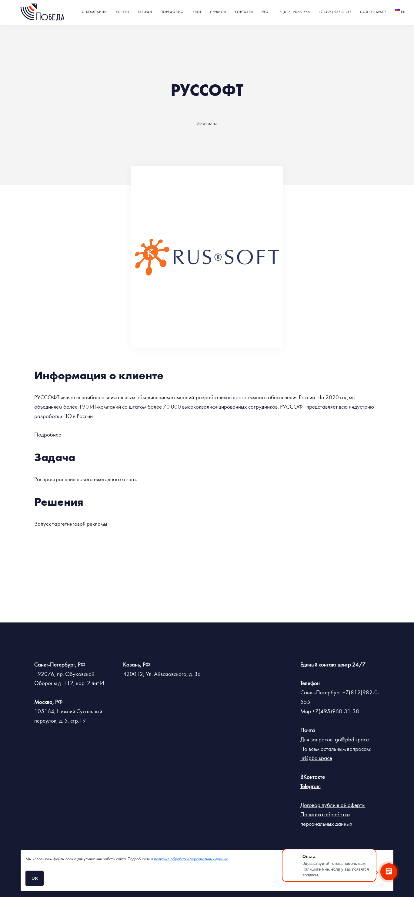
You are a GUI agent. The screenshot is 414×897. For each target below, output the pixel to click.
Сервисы (218, 12)
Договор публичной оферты (333, 805)
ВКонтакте (312, 777)
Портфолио (172, 12)
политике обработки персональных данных (191, 859)
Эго (265, 12)
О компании (94, 12)
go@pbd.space (373, 12)
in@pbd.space (316, 758)
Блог (197, 12)
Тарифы (145, 12)
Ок (35, 878)
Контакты (244, 12)
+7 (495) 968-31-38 (335, 12)
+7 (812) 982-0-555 (293, 12)
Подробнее (47, 434)
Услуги (122, 12)
